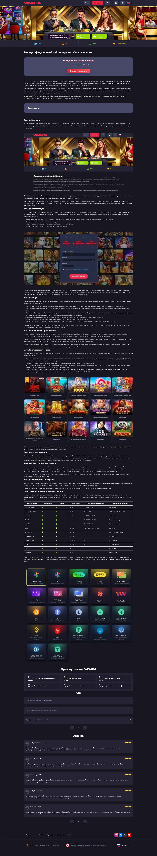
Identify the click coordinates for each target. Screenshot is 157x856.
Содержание (60, 835)
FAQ (69, 835)
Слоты (28, 835)
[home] (32, 3)
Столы (41, 835)
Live (35, 835)
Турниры (50, 835)
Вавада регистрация (78, 71)
